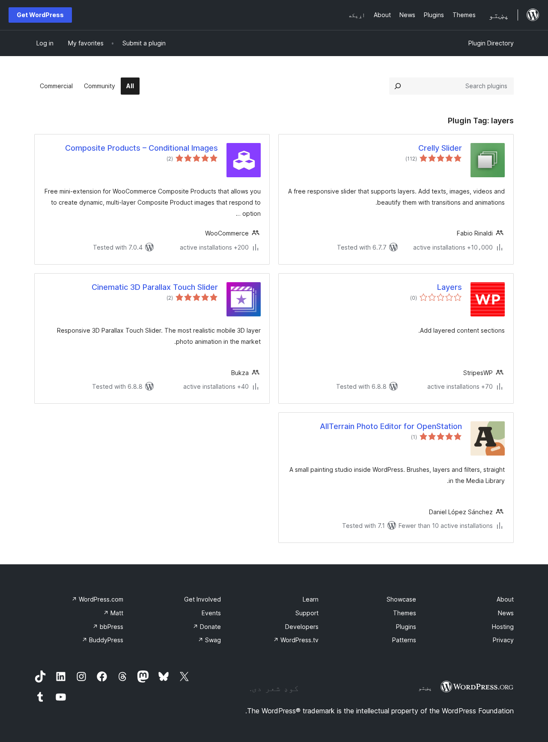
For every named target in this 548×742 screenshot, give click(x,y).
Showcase (401, 599)
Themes (404, 613)
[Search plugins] (397, 86)
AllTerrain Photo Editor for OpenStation (391, 426)
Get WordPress (40, 14)
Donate (207, 626)
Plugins (406, 626)
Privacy (503, 640)
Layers (449, 287)
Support (307, 613)
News (506, 613)
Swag (209, 640)
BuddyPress (102, 640)
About (505, 599)
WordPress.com (97, 599)
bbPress (107, 626)
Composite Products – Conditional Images (141, 147)
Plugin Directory (491, 43)
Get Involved (202, 599)
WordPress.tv (296, 640)
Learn (311, 599)
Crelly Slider (440, 147)
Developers (302, 626)
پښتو (425, 687)
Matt (113, 613)
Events (211, 613)
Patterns (404, 640)
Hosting (503, 626)
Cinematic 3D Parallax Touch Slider (155, 287)
